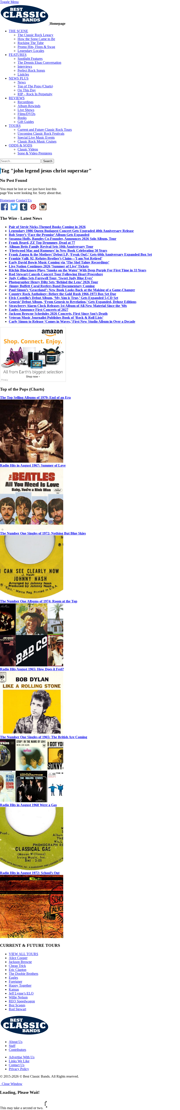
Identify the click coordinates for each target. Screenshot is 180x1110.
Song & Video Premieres (35, 153)
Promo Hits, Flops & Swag (36, 47)
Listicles (23, 74)
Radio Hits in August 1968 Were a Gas (28, 805)
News (22, 82)
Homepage (7, 200)
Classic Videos (28, 149)
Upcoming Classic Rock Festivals (41, 133)
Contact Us (24, 200)
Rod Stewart (17, 1009)
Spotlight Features (30, 58)
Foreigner (15, 981)
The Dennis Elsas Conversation (39, 62)
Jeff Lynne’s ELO (21, 993)
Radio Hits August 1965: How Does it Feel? (32, 669)
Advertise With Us (21, 1057)
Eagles (13, 977)
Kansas (14, 989)
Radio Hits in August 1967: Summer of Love (33, 465)
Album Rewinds (29, 106)
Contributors (17, 1050)
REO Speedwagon (22, 1001)
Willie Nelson (18, 997)
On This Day (27, 90)
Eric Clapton (17, 970)
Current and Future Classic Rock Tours (45, 129)
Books (22, 118)
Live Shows (26, 110)
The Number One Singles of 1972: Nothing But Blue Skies (43, 533)
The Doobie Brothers (23, 973)
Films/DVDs (26, 114)
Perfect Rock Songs (31, 70)
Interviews (25, 66)
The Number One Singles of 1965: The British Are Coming (43, 737)
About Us (15, 1042)
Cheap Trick (17, 966)
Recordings (25, 102)
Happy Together (20, 985)
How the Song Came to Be (36, 39)
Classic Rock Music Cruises (37, 141)
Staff (12, 1046)
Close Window (11, 1084)
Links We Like (19, 1061)
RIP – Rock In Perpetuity (35, 94)
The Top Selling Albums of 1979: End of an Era (35, 397)
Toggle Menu (9, 2)
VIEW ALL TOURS (23, 954)
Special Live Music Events (36, 137)
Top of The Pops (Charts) (35, 86)
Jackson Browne (20, 962)
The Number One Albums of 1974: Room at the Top (38, 601)
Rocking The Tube (31, 43)
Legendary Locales (31, 51)
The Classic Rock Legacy (35, 35)
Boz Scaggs (17, 1005)
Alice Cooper (18, 958)
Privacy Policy (19, 1069)
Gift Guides (26, 122)
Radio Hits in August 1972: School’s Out (29, 873)
